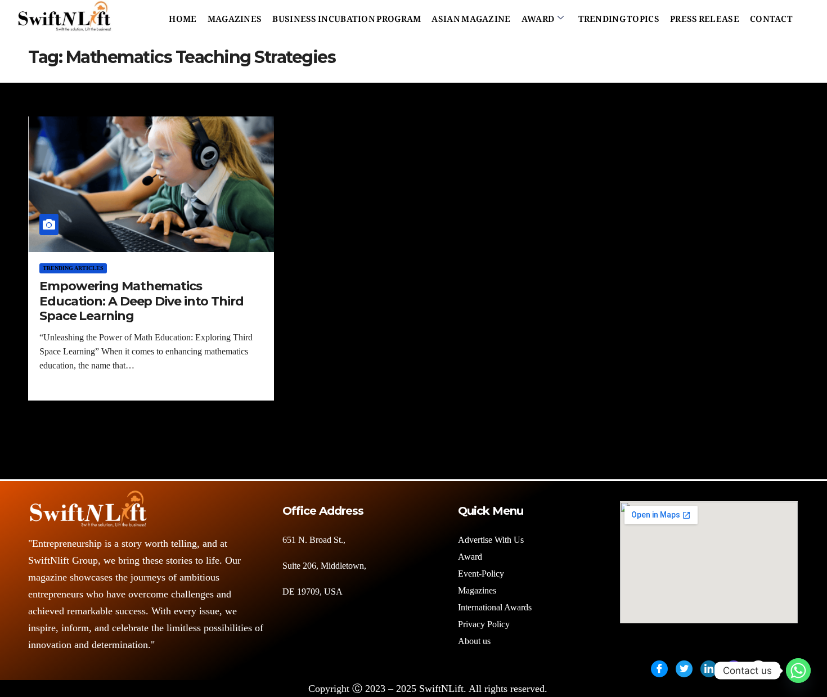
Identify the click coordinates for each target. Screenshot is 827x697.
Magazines (235, 16)
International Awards (495, 607)
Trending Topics (619, 16)
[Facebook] (659, 668)
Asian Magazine (471, 16)
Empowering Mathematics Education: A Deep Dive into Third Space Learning (141, 300)
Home (182, 16)
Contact (771, 16)
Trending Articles (73, 268)
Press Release (704, 16)
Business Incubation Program (346, 16)
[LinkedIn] (708, 668)
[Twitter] (684, 668)
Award (538, 16)
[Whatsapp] (798, 670)
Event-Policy (481, 573)
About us (475, 641)
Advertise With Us (491, 540)
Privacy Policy (484, 624)
